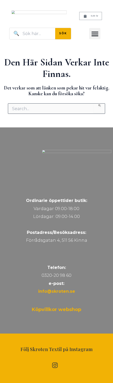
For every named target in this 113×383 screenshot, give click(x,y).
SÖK (63, 33)
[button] (94, 33)
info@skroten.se (56, 291)
